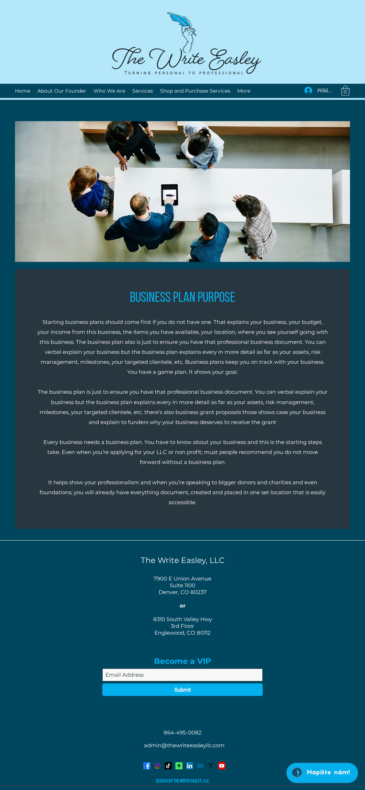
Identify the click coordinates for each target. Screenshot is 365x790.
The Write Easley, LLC (183, 560)
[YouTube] (221, 765)
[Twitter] (211, 765)
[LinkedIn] (189, 765)
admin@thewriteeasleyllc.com (184, 745)
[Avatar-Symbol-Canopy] (178, 765)
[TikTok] (168, 765)
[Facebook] (146, 765)
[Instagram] (157, 765)
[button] (345, 91)
